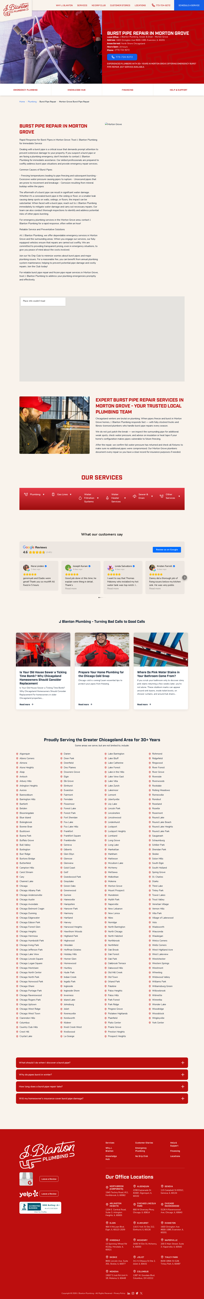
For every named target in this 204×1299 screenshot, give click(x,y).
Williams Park (159, 981)
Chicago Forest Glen (30, 926)
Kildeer (67, 1022)
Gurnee (67, 895)
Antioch (23, 776)
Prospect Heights (117, 1036)
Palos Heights (115, 990)
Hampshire (69, 904)
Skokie (155, 854)
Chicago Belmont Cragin (32, 908)
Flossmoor (69, 803)
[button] (189, 5)
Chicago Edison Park (30, 922)
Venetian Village (160, 904)
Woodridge (158, 1008)
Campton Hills (27, 867)
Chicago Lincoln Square (31, 958)
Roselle (156, 808)
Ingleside (68, 986)
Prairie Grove (114, 1027)
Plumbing (32, 101)
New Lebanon (115, 908)
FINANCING (127, 89)
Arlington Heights (29, 785)
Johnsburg (69, 1004)
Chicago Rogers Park (30, 999)
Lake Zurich (113, 785)
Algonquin (25, 753)
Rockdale (157, 785)
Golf (66, 872)
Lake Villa (113, 781)
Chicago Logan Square (31, 963)
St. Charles (157, 876)
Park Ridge (113, 1004)
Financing (175, 1150)
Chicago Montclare (29, 967)
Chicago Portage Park (31, 990)
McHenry (112, 867)
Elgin (66, 776)
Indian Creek (70, 977)
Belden (23, 808)
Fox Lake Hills (71, 826)
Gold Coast (69, 867)
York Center (158, 1022)
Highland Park (71, 936)
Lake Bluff (113, 758)
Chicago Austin (27, 899)
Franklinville (70, 840)
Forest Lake (70, 808)
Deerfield (68, 762)
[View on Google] (26, 568)
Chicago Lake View (29, 954)
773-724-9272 (163, 5)
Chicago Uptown (28, 1004)
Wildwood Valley (161, 977)
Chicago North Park (29, 977)
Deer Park (69, 758)
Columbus (25, 1022)
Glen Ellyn (69, 854)
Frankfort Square (72, 835)
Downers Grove (72, 771)
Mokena (112, 881)
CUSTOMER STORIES (120, 5)
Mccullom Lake (115, 863)
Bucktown (25, 831)
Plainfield (112, 1018)
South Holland (159, 867)
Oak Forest (113, 954)
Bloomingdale (27, 813)
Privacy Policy (119, 1293)
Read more (25, 704)
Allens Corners (27, 758)
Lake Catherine (115, 762)
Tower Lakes (158, 895)
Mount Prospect (116, 890)
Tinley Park (157, 890)
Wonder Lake (159, 1004)
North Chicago (115, 931)
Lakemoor (113, 790)
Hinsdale (68, 945)
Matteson (113, 858)
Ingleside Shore (72, 990)
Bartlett (24, 803)
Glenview (68, 863)
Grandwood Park (72, 876)
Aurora (23, 790)
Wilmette (157, 995)
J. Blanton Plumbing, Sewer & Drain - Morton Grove (144, 36)
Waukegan (157, 936)
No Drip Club (141, 1156)
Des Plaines (70, 767)
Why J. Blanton (109, 1149)
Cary (22, 876)
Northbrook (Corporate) (117, 1187)
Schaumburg (158, 840)
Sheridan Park (159, 849)
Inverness (68, 995)
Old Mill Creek (115, 972)
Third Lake (157, 885)
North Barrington (116, 926)
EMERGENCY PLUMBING (25, 89)
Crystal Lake (26, 1036)
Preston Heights (116, 1031)
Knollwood (69, 1031)
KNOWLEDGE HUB (76, 89)
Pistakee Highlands (118, 1013)
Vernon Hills (158, 908)
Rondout (156, 799)
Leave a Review (49, 1179)
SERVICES (82, 5)
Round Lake (158, 817)
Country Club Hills (29, 1027)
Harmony (68, 913)
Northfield (113, 945)
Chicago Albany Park (30, 890)
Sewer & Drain (143, 496)
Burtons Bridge (27, 858)
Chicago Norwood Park (31, 981)
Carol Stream (26, 872)
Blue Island (25, 817)
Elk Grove (69, 781)
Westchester (158, 958)
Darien (67, 753)
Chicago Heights (28, 931)
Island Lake (69, 999)
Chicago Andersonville (31, 895)
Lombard (112, 835)
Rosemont (157, 813)
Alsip (22, 771)
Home (22, 101)
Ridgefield (157, 758)
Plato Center (114, 1022)
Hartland (68, 917)
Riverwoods (158, 781)
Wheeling (157, 972)
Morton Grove (115, 885)
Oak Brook (113, 949)
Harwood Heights (73, 926)
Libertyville (113, 799)
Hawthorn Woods (73, 931)
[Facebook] (137, 1293)
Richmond (157, 753)
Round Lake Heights (162, 826)
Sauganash (157, 835)
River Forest (158, 767)
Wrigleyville (158, 1018)
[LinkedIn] (129, 1293)
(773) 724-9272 (122, 50)
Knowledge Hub (111, 1157)
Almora (23, 762)
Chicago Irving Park (29, 945)
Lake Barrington (116, 753)
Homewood (70, 963)
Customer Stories (144, 1142)
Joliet (66, 1008)
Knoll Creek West (73, 1027)
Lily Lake (112, 803)
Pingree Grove (115, 1008)
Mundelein (113, 895)
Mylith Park (113, 899)
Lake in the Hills (116, 771)
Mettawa (112, 872)
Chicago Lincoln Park (146, 1204)
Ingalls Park (69, 981)
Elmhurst (68, 785)
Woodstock (158, 1013)
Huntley (68, 967)
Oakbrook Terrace (117, 963)
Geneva (68, 844)
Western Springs (160, 963)
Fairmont (68, 794)
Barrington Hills (27, 799)
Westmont (157, 967)
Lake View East (116, 776)
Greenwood (70, 890)
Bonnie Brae (26, 826)
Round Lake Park (160, 831)
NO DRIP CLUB (99, 5)
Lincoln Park (114, 808)
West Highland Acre (162, 949)
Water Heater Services (116, 498)
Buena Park (25, 835)
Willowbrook (158, 990)
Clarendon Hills (27, 1018)
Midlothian (113, 876)
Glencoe (68, 858)
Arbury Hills (26, 781)
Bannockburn (26, 794)
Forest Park (70, 813)
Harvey (67, 922)
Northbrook (114, 940)
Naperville (113, 904)
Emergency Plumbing (141, 1149)
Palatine (112, 986)
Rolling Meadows (161, 790)
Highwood (69, 940)
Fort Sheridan (71, 817)
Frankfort (68, 831)
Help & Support (174, 1144)
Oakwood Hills (115, 967)
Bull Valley (25, 844)
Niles (110, 917)
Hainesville (69, 899)
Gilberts (68, 849)
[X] (141, 1293)
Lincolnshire (114, 813)
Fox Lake (68, 822)
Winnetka (157, 999)
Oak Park (112, 958)
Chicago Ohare (27, 986)
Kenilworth (69, 1018)
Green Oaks (70, 885)
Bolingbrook (26, 822)
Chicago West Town (30, 1013)
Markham (112, 854)
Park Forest (114, 999)
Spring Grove (158, 872)
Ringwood (157, 762)
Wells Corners (159, 945)
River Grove (158, 771)
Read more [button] (71, 588)
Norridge (112, 922)
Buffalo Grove (27, 840)
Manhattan (113, 849)
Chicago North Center (31, 972)
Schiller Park (158, 844)
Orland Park (114, 981)
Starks (155, 881)
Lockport (112, 826)
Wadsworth (158, 926)
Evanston (68, 790)
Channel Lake (26, 881)
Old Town (113, 977)
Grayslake (69, 881)
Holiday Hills (70, 954)
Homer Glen (70, 958)
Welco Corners (159, 940)
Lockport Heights (117, 831)
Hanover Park (71, 908)
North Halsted (115, 936)
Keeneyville (70, 1013)
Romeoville (158, 794)
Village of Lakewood (162, 917)
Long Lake (113, 844)
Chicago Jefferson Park (31, 949)
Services (110, 1142)
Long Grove (114, 840)
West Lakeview (160, 954)
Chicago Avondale (29, 904)
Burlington (25, 849)
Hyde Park (69, 972)
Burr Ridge (25, 854)
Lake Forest (114, 767)
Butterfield (25, 863)
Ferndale (68, 799)
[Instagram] (133, 1293)
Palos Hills (113, 995)
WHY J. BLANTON (64, 5)
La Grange (69, 1036)
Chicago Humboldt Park (32, 940)
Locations (175, 1156)
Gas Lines (62, 494)
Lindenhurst (114, 822)
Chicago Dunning (28, 913)
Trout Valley (158, 899)
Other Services (170, 496)
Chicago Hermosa (29, 936)
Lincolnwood (114, 817)
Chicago (24, 885)
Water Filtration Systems (89, 498)
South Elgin (158, 863)
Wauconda (157, 931)
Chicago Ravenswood (31, 995)
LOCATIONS (140, 5)
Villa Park (157, 913)
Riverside (157, 776)
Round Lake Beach (161, 822)
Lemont (112, 794)
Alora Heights (27, 767)
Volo (154, 922)
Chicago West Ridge (30, 1008)
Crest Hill (24, 1031)
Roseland (157, 803)
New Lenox (114, 913)
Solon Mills (157, 858)
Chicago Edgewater (30, 917)
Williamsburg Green (162, 986)
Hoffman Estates (72, 949)
